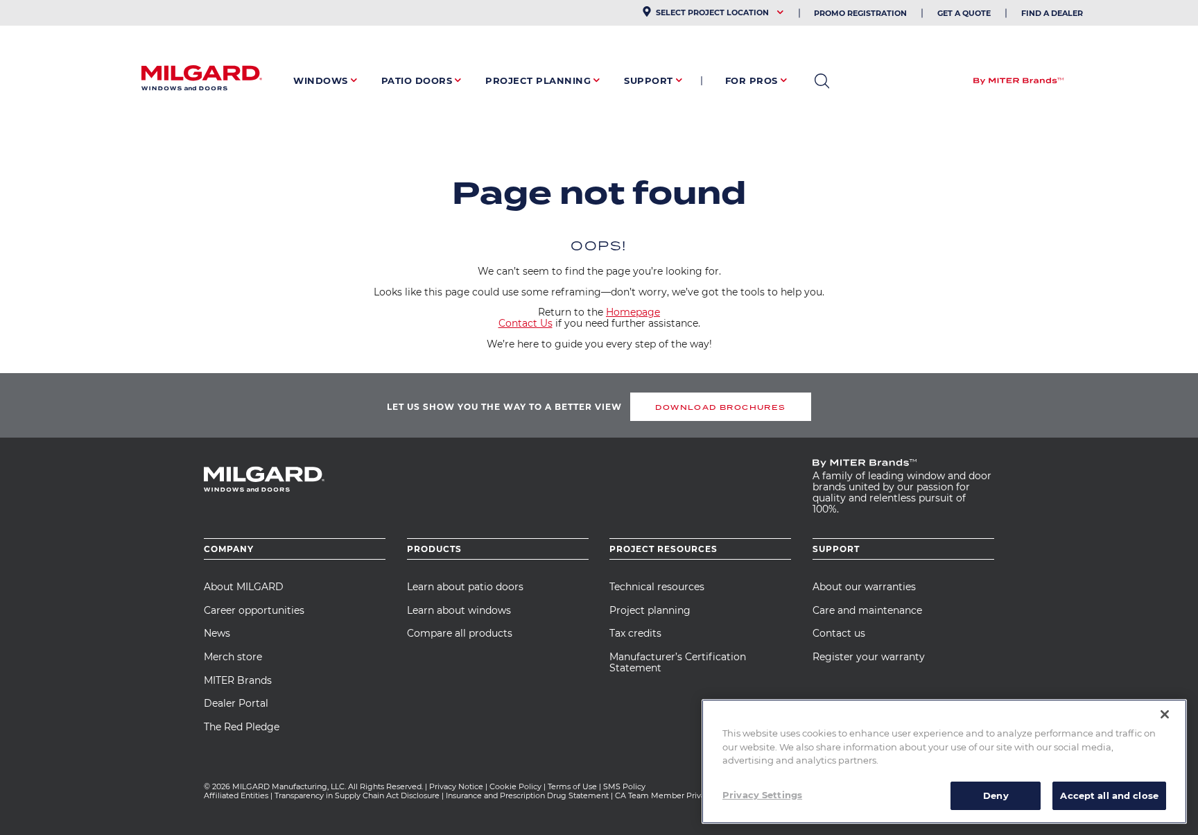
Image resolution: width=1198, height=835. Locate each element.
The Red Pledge (241, 726)
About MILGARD (244, 586)
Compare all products (459, 633)
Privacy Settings (762, 794)
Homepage (633, 312)
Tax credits (635, 633)
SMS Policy (624, 786)
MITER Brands (238, 680)
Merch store (233, 656)
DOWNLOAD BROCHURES (720, 407)
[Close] (1164, 714)
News (217, 633)
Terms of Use (572, 786)
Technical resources (656, 586)
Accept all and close (1109, 794)
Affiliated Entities (236, 795)
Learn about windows (459, 610)
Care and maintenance (867, 610)
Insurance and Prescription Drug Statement (527, 795)
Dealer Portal (236, 703)
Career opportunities (254, 610)
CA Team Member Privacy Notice (679, 795)
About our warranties (864, 586)
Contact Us (525, 323)
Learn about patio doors (465, 586)
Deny (996, 794)
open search (822, 81)
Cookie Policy (515, 786)
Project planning (650, 610)
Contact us (839, 633)
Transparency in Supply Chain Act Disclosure (357, 795)
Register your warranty (869, 656)
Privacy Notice (456, 786)
